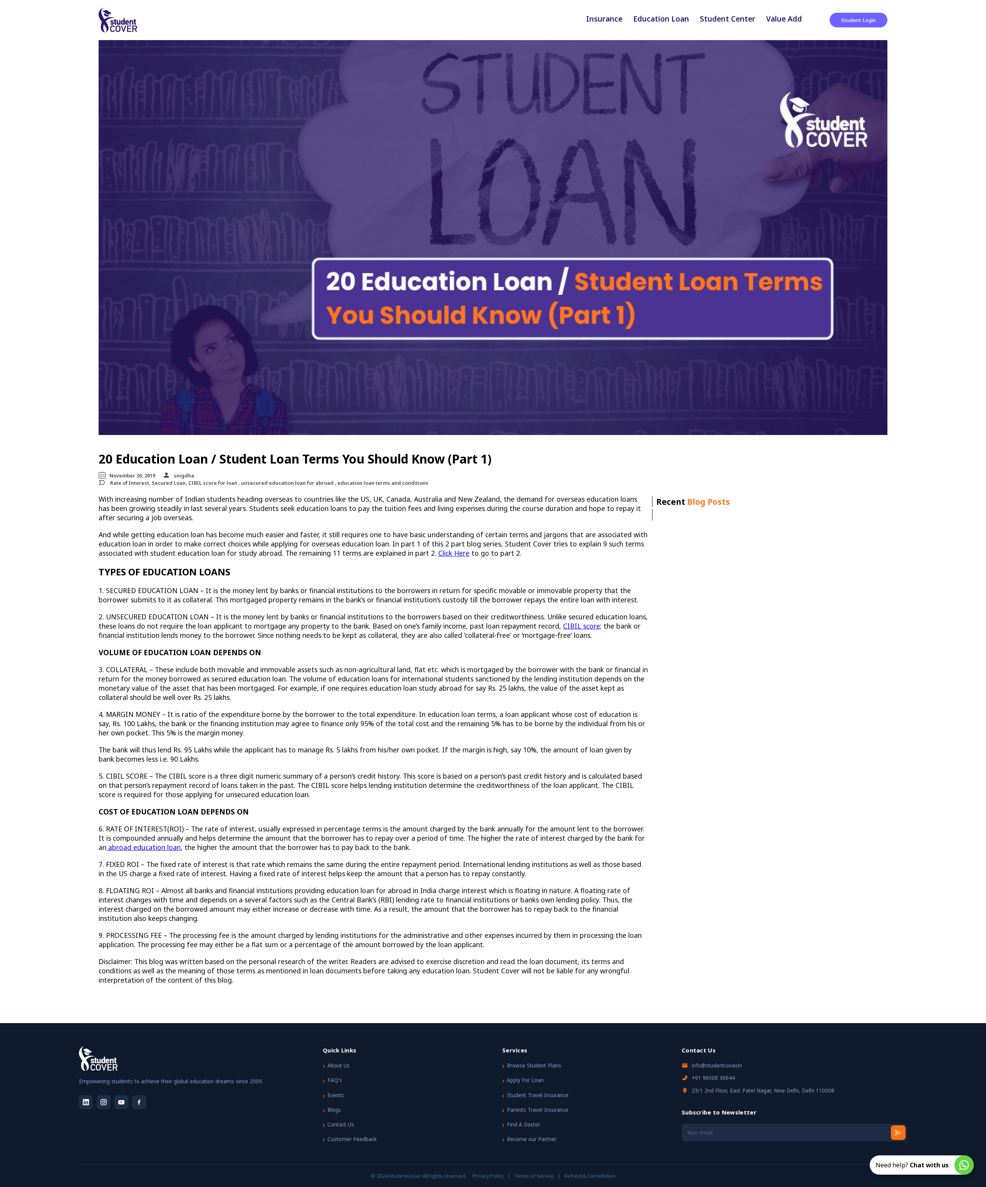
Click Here (454, 553)
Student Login (858, 20)
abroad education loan (143, 847)
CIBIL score (581, 626)
